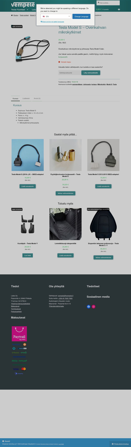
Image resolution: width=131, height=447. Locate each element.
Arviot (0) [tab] (37, 98)
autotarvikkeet (77, 84)
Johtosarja (87, 84)
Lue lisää (61, 444)
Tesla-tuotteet (24, 15)
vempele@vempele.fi (65, 295)
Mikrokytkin (102, 84)
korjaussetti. (63, 57)
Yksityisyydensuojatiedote (20, 303)
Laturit (35, 9)
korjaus (94, 84)
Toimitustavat (16, 309)
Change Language (81, 16)
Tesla (115, 84)
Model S (33, 15)
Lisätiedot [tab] (26, 98)
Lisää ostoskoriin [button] (27, 186)
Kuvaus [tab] (15, 98)
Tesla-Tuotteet (18, 9)
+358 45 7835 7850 (65, 298)
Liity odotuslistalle (91, 73)
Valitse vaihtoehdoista (65, 193)
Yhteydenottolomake (56, 306)
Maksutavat (15, 306)
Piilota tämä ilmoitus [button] (121, 444)
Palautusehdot (16, 311)
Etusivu (16, 15)
